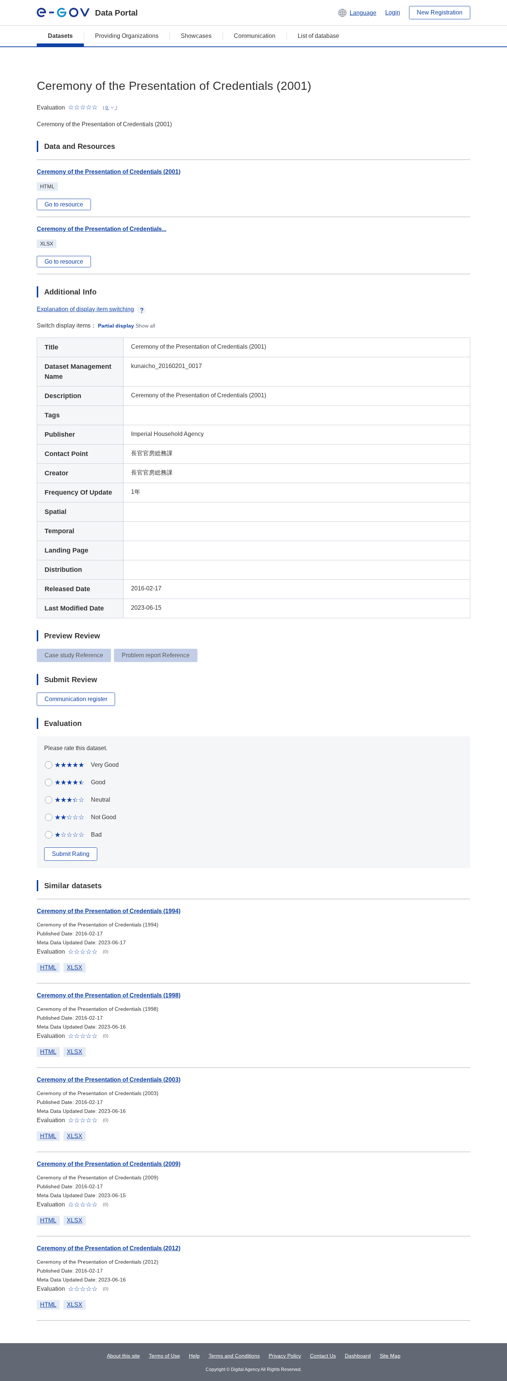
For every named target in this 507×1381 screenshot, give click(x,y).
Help (194, 1356)
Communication (254, 36)
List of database (318, 36)
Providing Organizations (126, 36)
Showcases (196, 36)
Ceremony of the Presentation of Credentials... (101, 229)
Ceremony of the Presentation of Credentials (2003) (108, 1080)
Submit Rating (70, 854)
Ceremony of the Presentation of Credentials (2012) (108, 1248)
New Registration (439, 12)
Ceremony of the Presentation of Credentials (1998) (108, 995)
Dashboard (358, 1356)
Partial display (116, 326)
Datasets (60, 36)
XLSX (74, 967)
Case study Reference (74, 655)
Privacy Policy (285, 1356)
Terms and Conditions (234, 1356)
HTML (48, 967)
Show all (145, 326)
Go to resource (64, 204)
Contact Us (323, 1356)
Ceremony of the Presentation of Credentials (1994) (108, 911)
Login (392, 12)
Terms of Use (164, 1356)
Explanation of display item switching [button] (85, 309)
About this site (123, 1356)
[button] (356, 12)
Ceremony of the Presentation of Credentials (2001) (108, 172)
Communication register (76, 699)
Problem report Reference (156, 655)
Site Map (390, 1356)
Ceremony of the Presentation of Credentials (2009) (108, 1164)
